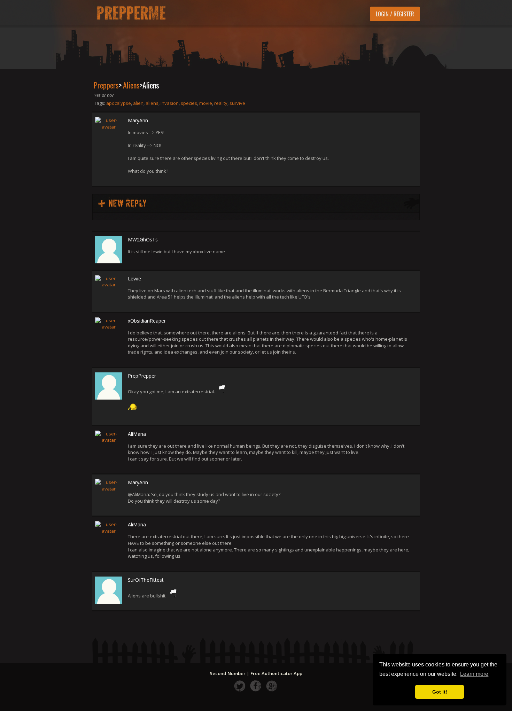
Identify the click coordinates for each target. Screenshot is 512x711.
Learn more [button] (474, 674)
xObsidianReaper (147, 320)
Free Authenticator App (276, 673)
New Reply (127, 203)
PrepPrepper (142, 375)
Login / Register (395, 14)
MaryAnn (138, 120)
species (189, 103)
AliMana (137, 434)
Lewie (134, 278)
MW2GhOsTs (143, 239)
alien (138, 103)
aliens (152, 103)
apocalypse (118, 103)
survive (237, 103)
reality (220, 103)
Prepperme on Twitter (240, 685)
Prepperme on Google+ (272, 685)
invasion (170, 103)
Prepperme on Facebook (256, 685)
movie (205, 103)
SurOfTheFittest (146, 580)
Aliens (131, 85)
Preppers (106, 85)
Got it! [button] (439, 692)
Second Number (228, 673)
